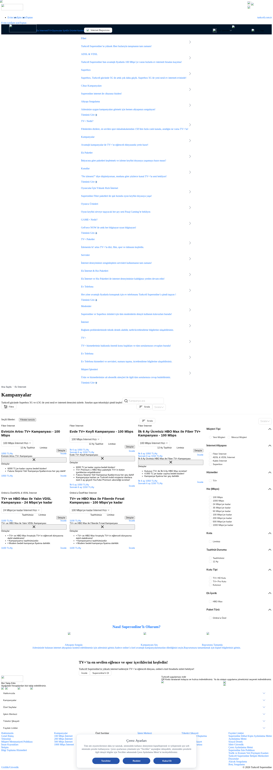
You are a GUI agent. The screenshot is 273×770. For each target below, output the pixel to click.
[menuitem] (136, 693)
